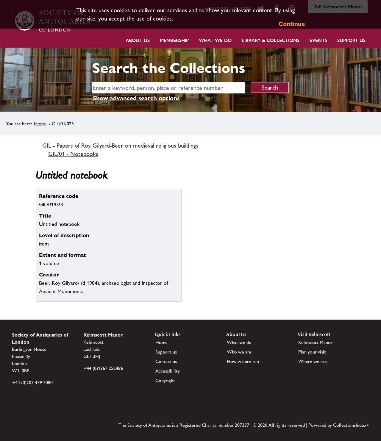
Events (318, 40)
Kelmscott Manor (315, 342)
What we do (215, 40)
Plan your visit (312, 352)
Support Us (351, 40)
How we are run (243, 361)
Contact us (166, 361)
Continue (292, 23)
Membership (174, 40)
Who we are (239, 352)
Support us (166, 352)
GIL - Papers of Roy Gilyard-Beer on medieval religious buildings (120, 145)
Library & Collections (270, 40)
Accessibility (167, 371)
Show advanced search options (136, 98)
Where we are (312, 361)
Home (40, 123)
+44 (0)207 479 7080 (33, 382)
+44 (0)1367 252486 (103, 368)
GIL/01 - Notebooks (73, 153)
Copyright (165, 380)
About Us (138, 40)
